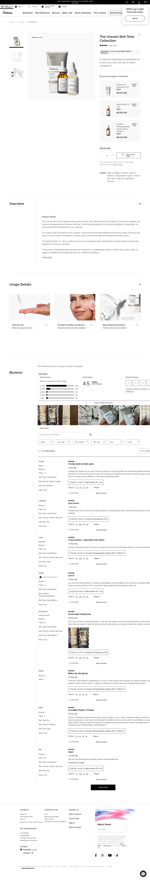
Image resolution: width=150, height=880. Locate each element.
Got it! (135, 18)
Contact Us (74, 810)
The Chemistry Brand (50, 6)
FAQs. (131, 162)
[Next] (97, 2)
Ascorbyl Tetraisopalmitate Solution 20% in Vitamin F (123, 127)
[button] (42, 13)
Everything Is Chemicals (28, 840)
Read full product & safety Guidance (72, 328)
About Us (23, 814)
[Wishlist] (139, 33)
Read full (22, 328)
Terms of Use (107, 845)
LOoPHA (34, 6)
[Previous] (53, 2)
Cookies (109, 866)
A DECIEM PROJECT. (28, 868)
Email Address (102, 829)
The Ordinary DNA (26, 817)
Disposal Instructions (51, 817)
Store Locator (75, 827)
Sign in (72, 823)
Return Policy (49, 819)
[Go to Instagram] (102, 855)
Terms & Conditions (61, 866)
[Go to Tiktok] (117, 855)
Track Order (74, 818)
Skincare (21, 22)
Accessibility (24, 833)
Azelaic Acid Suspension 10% (122, 86)
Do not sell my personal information (93, 866)
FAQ (45, 814)
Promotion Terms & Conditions (55, 821)
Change (34, 849)
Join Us (22, 819)
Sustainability (24, 835)
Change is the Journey (28, 838)
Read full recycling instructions (115, 328)
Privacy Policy (74, 866)
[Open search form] (127, 2)
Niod (20, 6)
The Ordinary (8, 6)
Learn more (47, 257)
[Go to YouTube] (110, 855)
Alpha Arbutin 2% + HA (122, 105)
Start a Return (75, 814)
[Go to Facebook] (96, 855)
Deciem (64, 6)
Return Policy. (117, 165)
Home (11, 22)
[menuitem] (6, 6)
